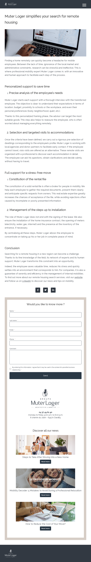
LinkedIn (26, 281)
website (78, 277)
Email (12, 330)
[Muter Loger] (11, 4)
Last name (13, 320)
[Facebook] (37, 290)
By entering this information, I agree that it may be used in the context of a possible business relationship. (43, 368)
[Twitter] (45, 290)
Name (12, 311)
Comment (12, 349)
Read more (45, 462)
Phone (12, 339)
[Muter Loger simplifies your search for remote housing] (53, 290)
